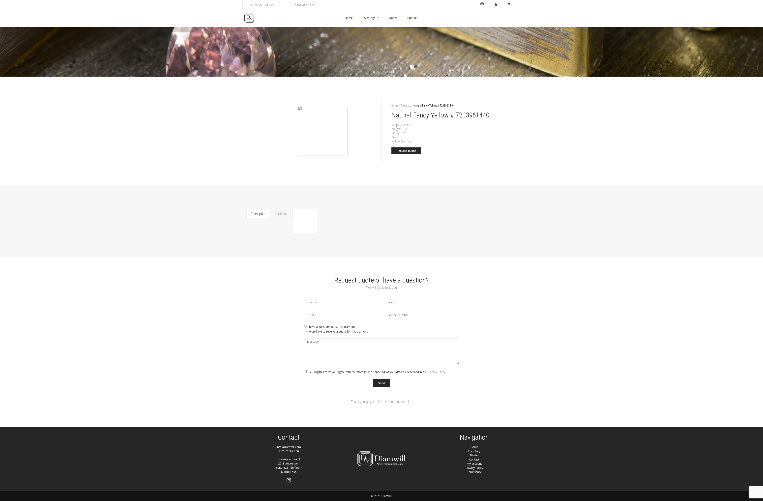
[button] (406, 150)
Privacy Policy (436, 372)
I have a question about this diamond (331, 327)
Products (406, 105)
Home (394, 105)
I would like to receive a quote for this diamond (338, 331)
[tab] (258, 213)
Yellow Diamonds (402, 141)
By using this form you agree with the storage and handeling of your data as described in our (376, 372)
